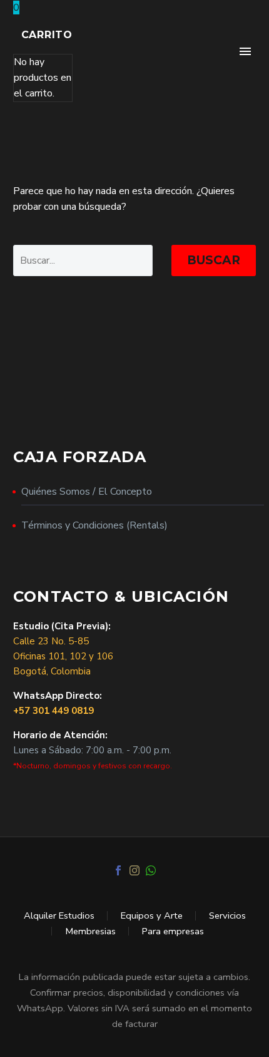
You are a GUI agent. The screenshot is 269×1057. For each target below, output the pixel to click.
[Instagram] (134, 870)
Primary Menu (245, 51)
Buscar (213, 260)
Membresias (90, 931)
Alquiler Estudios (59, 915)
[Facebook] (118, 870)
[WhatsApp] (151, 870)
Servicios (227, 915)
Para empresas (173, 931)
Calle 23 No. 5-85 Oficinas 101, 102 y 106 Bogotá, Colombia (63, 656)
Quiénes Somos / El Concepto (86, 491)
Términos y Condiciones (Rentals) (94, 525)
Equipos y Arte (152, 915)
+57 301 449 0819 (53, 710)
